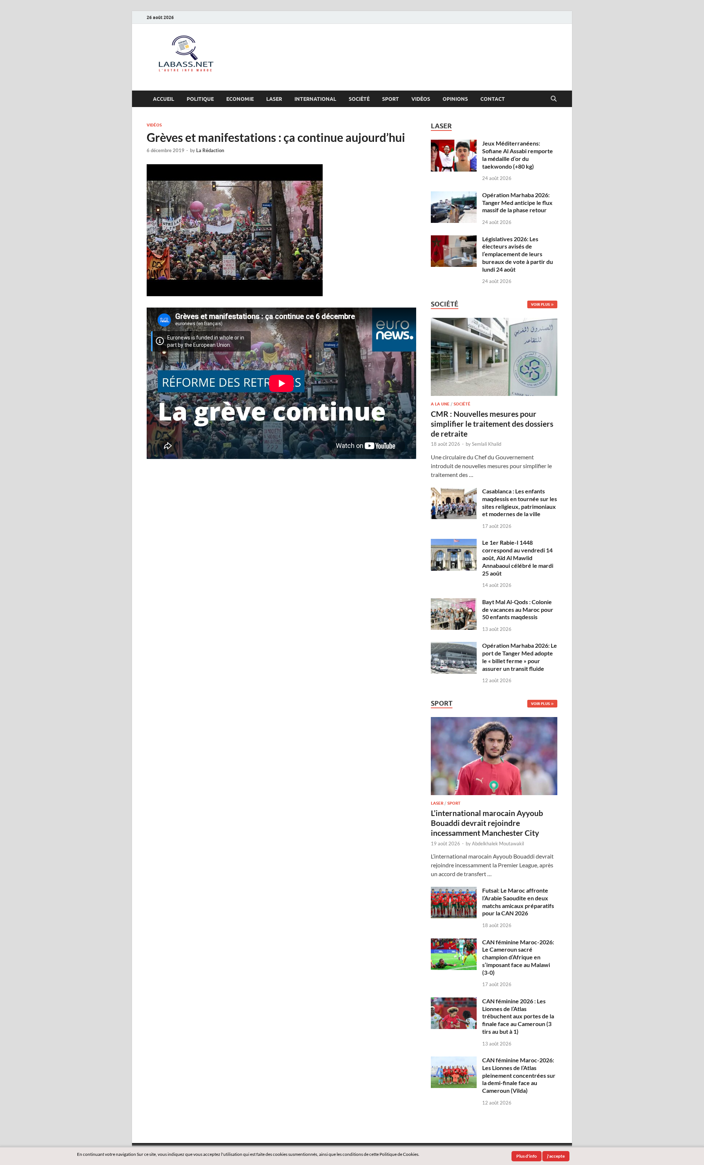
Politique (200, 99)
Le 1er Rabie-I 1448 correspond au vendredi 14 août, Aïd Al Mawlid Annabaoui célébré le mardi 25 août (517, 557)
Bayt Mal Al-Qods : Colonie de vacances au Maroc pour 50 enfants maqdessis (517, 609)
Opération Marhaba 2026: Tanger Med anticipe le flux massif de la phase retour (517, 202)
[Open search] (553, 99)
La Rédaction (210, 150)
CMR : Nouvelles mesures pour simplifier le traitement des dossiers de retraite (492, 423)
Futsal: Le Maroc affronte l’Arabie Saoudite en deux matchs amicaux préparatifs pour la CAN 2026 (518, 901)
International (315, 99)
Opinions (455, 99)
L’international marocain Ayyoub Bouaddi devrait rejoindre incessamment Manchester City (487, 823)
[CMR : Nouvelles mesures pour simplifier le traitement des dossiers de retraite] (494, 322)
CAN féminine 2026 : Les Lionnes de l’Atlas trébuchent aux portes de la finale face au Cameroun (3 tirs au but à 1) (518, 1016)
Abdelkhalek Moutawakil (498, 843)
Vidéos (420, 99)
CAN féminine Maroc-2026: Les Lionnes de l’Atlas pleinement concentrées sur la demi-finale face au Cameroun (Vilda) (519, 1075)
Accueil (163, 99)
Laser (274, 99)
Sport (390, 99)
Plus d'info (526, 1156)
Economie (240, 99)
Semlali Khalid (486, 444)
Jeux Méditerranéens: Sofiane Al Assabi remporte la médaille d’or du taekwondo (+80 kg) (517, 154)
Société (359, 99)
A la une (440, 404)
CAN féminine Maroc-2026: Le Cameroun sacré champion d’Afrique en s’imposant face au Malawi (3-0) (518, 957)
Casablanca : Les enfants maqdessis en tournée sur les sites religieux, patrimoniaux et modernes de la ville (519, 502)
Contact (492, 99)
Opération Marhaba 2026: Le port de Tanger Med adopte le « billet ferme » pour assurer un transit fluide (519, 657)
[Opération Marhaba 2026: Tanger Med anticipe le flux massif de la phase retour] (454, 195)
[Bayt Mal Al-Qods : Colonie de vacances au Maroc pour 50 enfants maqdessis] (454, 602)
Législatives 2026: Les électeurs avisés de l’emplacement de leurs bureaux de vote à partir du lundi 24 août (517, 254)
